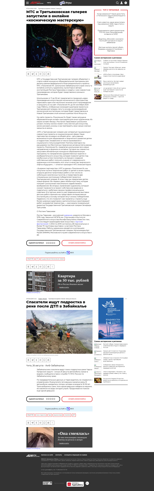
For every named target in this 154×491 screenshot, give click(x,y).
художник (68, 215)
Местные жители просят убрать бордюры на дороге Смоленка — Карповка (111, 49)
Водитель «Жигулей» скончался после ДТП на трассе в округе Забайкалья (111, 40)
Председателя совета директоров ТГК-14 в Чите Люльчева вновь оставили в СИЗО (111, 32)
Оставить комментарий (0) (77, 243)
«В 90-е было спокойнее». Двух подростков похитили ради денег (114, 75)
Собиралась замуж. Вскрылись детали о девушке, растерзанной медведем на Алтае (114, 366)
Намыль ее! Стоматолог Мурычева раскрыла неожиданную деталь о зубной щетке (114, 352)
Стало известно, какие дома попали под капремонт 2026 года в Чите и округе (111, 24)
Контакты (58, 455)
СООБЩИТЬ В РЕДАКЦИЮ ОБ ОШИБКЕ (75, 455)
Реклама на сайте (47, 455)
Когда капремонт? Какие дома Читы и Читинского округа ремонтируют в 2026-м (111, 15)
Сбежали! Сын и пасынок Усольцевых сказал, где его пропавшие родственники (115, 359)
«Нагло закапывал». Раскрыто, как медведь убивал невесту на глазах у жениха (115, 373)
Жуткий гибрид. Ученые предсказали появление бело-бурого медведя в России (115, 345)
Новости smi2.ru (33, 292)
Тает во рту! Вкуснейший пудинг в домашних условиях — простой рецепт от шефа (114, 96)
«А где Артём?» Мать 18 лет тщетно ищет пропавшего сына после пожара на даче (114, 89)
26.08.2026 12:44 (31, 299)
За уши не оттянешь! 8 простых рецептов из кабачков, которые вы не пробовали (115, 380)
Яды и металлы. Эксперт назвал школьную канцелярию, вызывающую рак (113, 82)
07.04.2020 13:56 (31, 8)
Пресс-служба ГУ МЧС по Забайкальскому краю (42, 355)
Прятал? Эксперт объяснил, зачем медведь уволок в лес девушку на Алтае (114, 69)
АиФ (27, 69)
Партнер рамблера (59, 483)
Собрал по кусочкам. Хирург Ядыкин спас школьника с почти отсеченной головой (115, 62)
